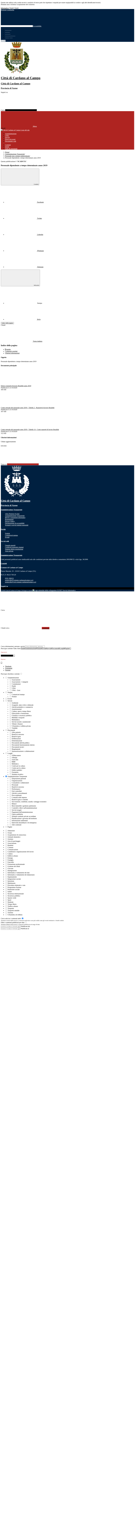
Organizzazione (17, 781)
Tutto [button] (22, 648)
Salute (10, 891)
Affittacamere (16, 755)
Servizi (49, 648)
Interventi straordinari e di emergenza (24, 823)
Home (7, 152)
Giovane (10, 868)
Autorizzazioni (17, 709)
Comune (10, 847)
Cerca (3, 110)
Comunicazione (13, 849)
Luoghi (61, 648)
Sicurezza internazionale (16, 894)
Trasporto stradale (13, 910)
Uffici (14, 688)
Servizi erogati (16, 810)
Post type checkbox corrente (10, 674)
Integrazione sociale (14, 879)
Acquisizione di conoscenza (16, 835)
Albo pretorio (16, 732)
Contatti (4, 563)
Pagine (67, 648)
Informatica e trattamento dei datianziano (21, 875)
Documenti (55, 648)
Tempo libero (12, 904)
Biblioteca (15, 764)
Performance (16, 789)
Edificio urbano (13, 856)
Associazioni (16, 680)
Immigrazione (12, 870)
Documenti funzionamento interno (23, 745)
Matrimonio (11, 883)
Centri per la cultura (18, 766)
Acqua (9, 833)
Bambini (10, 845)
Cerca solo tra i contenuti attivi (11, 918)
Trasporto (11, 908)
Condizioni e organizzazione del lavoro (21, 852)
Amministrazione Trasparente (15, 154)
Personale (15, 785)
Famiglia (10, 860)
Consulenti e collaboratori (20, 783)
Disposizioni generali (19, 778)
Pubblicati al (25, 928)
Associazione (11, 843)
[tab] (8, 666)
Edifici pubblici (17, 770)
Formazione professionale (16, 864)
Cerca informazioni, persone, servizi (13, 646)
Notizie (38, 648)
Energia (10, 858)
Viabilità (14, 728)
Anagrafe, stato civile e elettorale (22, 705)
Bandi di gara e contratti (20, 799)
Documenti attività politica (20, 743)
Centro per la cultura (18, 768)
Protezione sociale (14, 889)
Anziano (10, 839)
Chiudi (11, 8)
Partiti (14, 686)
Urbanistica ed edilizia (15, 915)
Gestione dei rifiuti (14, 866)
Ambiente (15, 703)
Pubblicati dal (25, 926)
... (70, 648)
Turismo (10, 912)
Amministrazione (30, 648)
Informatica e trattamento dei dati (18, 873)
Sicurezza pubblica (14, 896)
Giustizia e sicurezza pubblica (22, 715)
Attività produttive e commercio (22, 707)
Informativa (5, 8)
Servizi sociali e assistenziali (21, 722)
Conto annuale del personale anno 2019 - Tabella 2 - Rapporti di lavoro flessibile (27, 408)
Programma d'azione (14, 887)
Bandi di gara (16, 736)
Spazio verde (12, 898)
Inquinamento (12, 877)
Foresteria (15, 772)
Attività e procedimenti (19, 793)
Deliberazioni (16, 739)
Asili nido (15, 760)
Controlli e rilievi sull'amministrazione (24, 808)
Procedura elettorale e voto (16, 885)
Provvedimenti (17, 795)
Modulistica (16, 720)
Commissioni (16, 684)
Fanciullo (11, 862)
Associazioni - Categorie (20, 682)
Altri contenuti (16, 825)
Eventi (44, 648)
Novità (3, 529)
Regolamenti (16, 749)
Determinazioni (17, 741)
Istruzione (11, 881)
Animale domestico (13, 837)
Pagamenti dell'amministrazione (22, 812)
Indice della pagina (7, 323)
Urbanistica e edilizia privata (21, 726)
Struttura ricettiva (17, 774)
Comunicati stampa (18, 694)
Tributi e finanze (17, 724)
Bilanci (14, 804)
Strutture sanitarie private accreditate (24, 816)
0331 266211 (9, 578)
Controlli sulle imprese (19, 797)
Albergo (14, 757)
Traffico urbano (13, 906)
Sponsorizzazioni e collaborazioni (23, 751)
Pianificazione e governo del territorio (24, 818)
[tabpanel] (67, 750)
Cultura (10, 854)
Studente (10, 902)
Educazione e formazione (20, 713)
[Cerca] (21, 110)
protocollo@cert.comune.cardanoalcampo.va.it (20, 582)
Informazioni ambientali (20, 820)
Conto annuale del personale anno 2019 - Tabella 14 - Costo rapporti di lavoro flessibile (30, 429)
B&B (13, 762)
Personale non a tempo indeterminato (17, 156)
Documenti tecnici (18, 747)
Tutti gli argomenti (7, 656)
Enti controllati (17, 791)
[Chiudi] (16, 606)
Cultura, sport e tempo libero (21, 711)
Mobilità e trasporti (18, 718)
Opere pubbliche (17, 814)
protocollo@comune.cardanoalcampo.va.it (19, 580)
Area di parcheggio (13, 841)
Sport (9, 900)
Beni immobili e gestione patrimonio (24, 806)
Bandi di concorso (18, 734)
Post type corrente (7, 648)
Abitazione (11, 831)
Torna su (4, 464)
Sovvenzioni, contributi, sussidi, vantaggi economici (29, 802)
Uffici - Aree (16, 690)
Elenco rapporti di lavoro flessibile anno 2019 (16, 386)
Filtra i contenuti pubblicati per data (13, 922)
